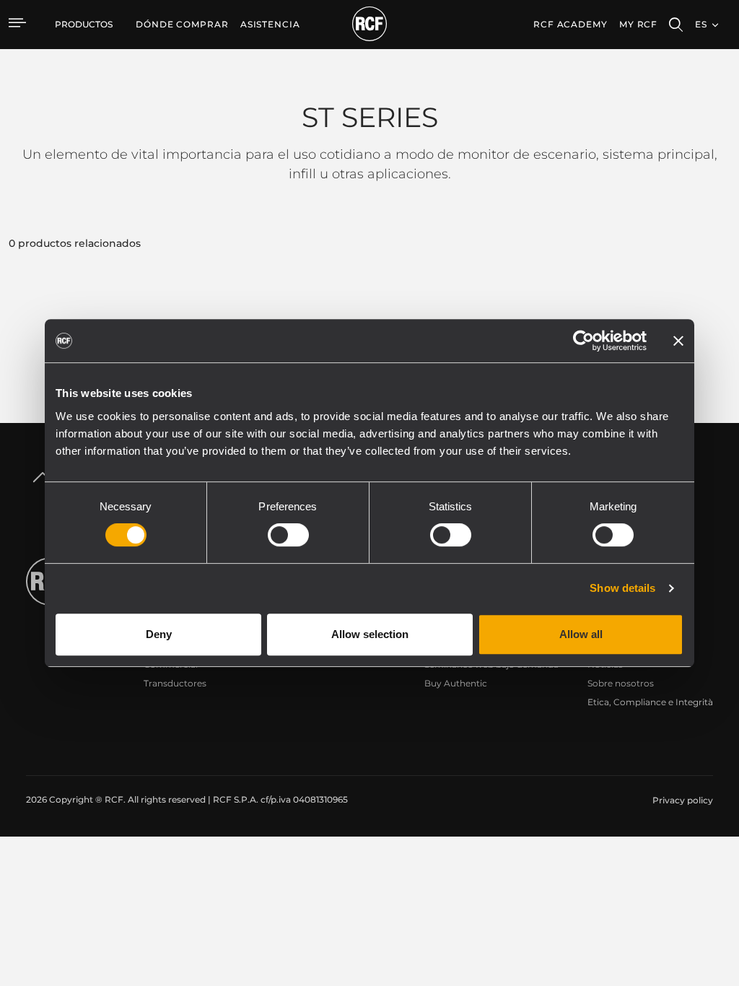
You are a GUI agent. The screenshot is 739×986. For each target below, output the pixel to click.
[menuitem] (182, 24)
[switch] (288, 534)
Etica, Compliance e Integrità (650, 702)
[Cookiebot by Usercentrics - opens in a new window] (583, 341)
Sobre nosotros (620, 683)
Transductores (175, 683)
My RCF (638, 24)
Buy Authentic (455, 683)
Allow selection (369, 634)
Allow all (581, 634)
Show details (622, 588)
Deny (159, 634)
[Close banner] (678, 341)
